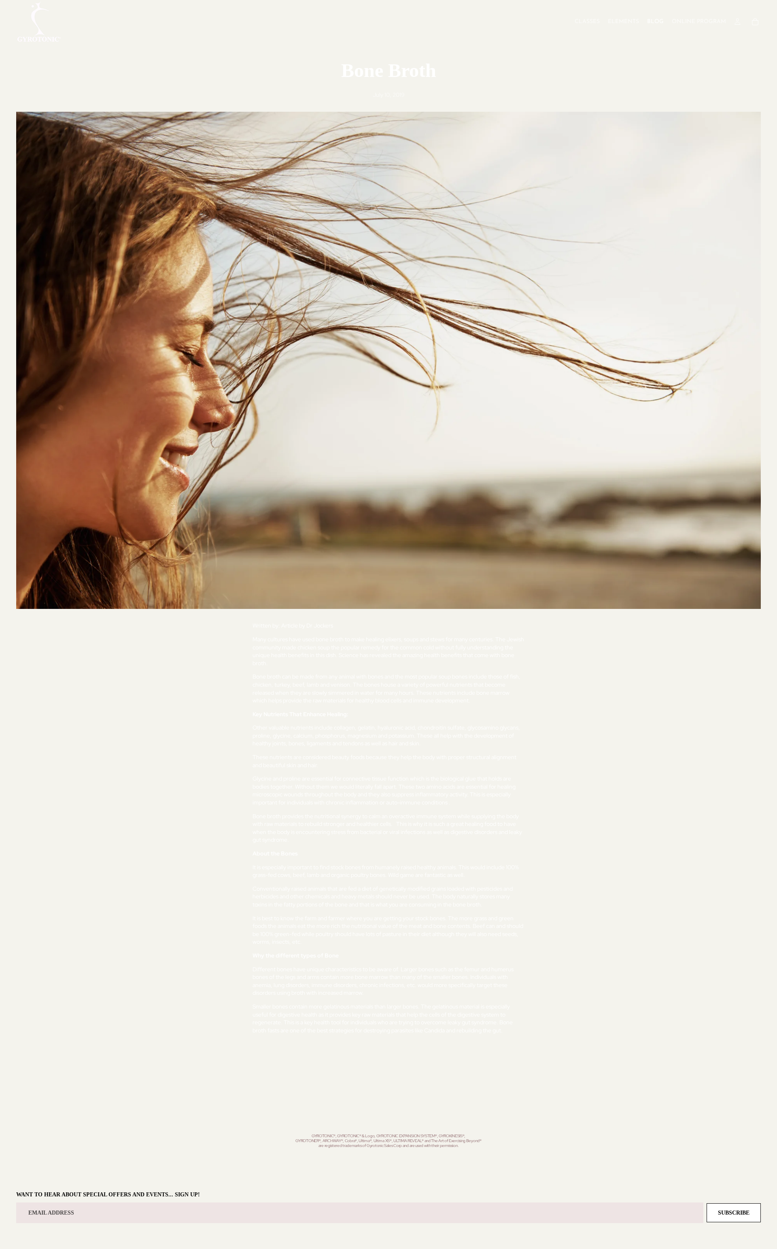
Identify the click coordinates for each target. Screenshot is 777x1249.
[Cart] (755, 22)
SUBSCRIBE (733, 1213)
